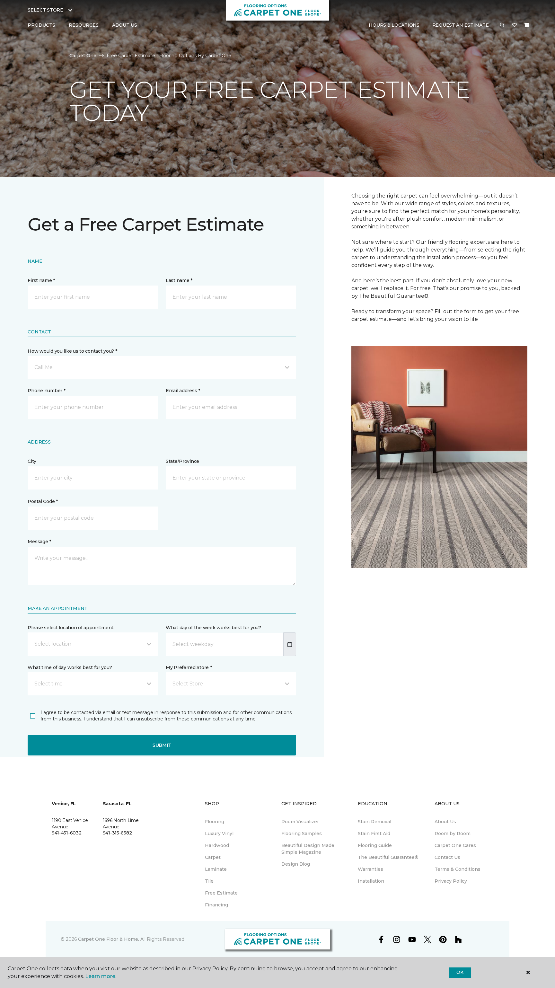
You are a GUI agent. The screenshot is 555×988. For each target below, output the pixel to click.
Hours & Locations (394, 25)
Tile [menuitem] (209, 881)
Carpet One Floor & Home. (108, 939)
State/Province (182, 461)
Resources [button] (84, 25)
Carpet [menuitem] (213, 857)
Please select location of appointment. (71, 627)
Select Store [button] (45, 10)
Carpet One (82, 55)
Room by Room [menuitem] (453, 833)
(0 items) (526, 25)
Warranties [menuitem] (370, 869)
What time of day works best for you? (70, 667)
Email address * (183, 390)
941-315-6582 (117, 833)
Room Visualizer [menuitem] (300, 822)
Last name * (179, 280)
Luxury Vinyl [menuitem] (219, 833)
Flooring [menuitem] (214, 822)
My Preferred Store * (189, 667)
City (32, 461)
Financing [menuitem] (216, 905)
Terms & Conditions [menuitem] (457, 869)
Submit (162, 745)
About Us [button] (124, 25)
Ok (459, 972)
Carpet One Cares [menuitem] (455, 845)
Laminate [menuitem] (216, 869)
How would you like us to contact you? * (72, 351)
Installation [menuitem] (371, 881)
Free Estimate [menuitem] (221, 893)
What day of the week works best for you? (213, 627)
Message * (39, 541)
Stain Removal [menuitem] (374, 822)
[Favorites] (514, 25)
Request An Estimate (460, 25)
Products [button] (41, 25)
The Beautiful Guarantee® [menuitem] (388, 857)
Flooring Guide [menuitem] (375, 845)
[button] (502, 25)
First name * (41, 280)
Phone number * (46, 390)
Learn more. (100, 976)
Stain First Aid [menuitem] (374, 833)
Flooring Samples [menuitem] (301, 833)
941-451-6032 (67, 833)
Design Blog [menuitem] (295, 864)
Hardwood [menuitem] (217, 845)
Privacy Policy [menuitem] (451, 881)
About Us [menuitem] (445, 822)
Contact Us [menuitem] (447, 857)
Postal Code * (42, 501)
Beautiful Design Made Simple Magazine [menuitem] (307, 848)
